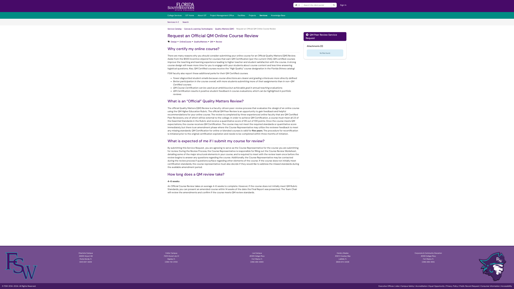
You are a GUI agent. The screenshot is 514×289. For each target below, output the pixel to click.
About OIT (202, 15)
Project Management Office (222, 15)
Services (263, 15)
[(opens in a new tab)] (181, 7)
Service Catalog (175, 29)
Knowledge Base (278, 15)
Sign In (343, 5)
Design (174, 41)
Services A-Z (173, 22)
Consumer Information (490, 286)
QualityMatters (200, 41)
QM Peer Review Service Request (321, 36)
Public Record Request (469, 286)
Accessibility (506, 286)
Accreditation (421, 286)
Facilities (241, 15)
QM (211, 41)
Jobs (397, 286)
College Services (174, 15)
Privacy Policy (452, 286)
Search (186, 22)
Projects (252, 15)
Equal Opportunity (437, 286)
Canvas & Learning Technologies (198, 29)
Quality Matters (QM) (224, 29)
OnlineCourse (185, 41)
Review (219, 41)
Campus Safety (407, 286)
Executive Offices (386, 286)
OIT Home (189, 15)
